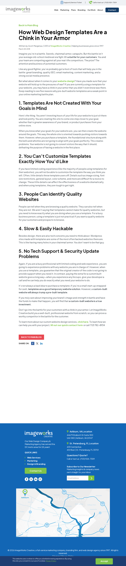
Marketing (32, 460)
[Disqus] (63, 380)
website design (66, 81)
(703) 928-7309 (87, 459)
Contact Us (36, 470)
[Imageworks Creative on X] (31, 479)
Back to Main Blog (28, 25)
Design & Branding (36, 464)
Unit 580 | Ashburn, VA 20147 (80, 438)
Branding (82, 10)
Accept (104, 561)
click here (83, 321)
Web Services (33, 457)
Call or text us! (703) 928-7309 (104, 2)
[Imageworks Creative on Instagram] (40, 479)
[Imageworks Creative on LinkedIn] (36, 479)
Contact (112, 10)
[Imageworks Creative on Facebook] (26, 479)
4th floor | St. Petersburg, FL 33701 (83, 450)
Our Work (91, 10)
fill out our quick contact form (66, 325)
